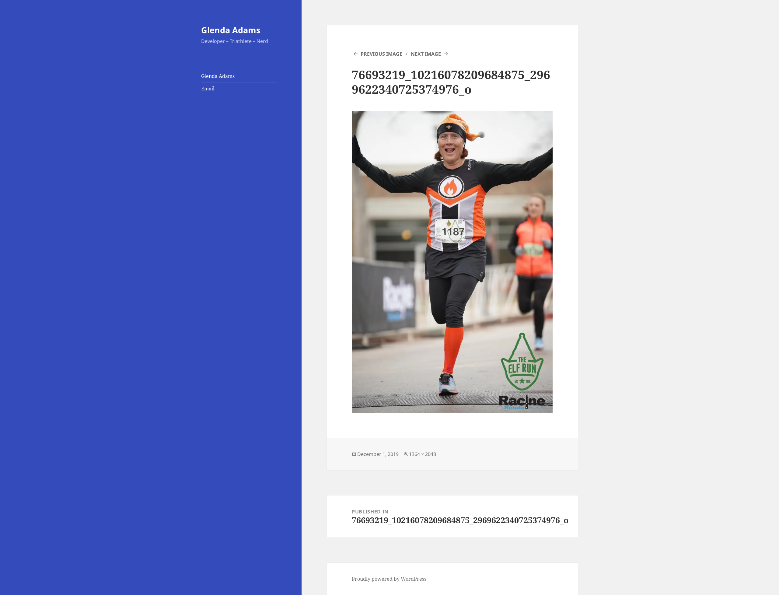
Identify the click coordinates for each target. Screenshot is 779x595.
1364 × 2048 (422, 454)
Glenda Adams (230, 30)
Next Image (426, 54)
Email (208, 88)
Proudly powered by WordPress (389, 579)
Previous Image (381, 54)
